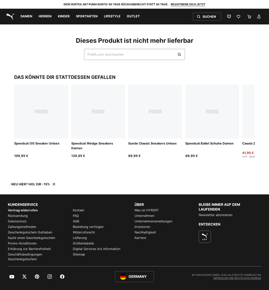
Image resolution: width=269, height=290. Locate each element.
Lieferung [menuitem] (80, 238)
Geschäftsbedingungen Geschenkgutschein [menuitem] (25, 256)
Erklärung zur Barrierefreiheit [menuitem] (29, 249)
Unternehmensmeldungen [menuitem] (153, 221)
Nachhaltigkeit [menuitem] (145, 232)
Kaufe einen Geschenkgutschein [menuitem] (31, 238)
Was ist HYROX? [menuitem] (146, 210)
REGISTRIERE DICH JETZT (188, 4)
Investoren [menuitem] (142, 227)
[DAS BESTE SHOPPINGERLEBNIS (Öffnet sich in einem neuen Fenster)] (205, 237)
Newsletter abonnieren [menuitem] (215, 215)
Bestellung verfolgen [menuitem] (88, 227)
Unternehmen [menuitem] (144, 216)
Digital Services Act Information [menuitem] (96, 249)
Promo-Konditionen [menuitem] (22, 243)
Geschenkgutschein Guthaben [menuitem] (30, 232)
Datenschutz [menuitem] (17, 221)
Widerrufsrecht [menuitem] (84, 232)
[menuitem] (26, 16)
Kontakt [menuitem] (78, 210)
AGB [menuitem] (76, 221)
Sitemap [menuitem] (79, 254)
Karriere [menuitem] (140, 238)
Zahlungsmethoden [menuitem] (22, 227)
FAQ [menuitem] (76, 216)
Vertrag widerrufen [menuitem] (23, 210)
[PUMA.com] (9, 17)
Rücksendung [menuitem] (18, 216)
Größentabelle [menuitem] (83, 243)
